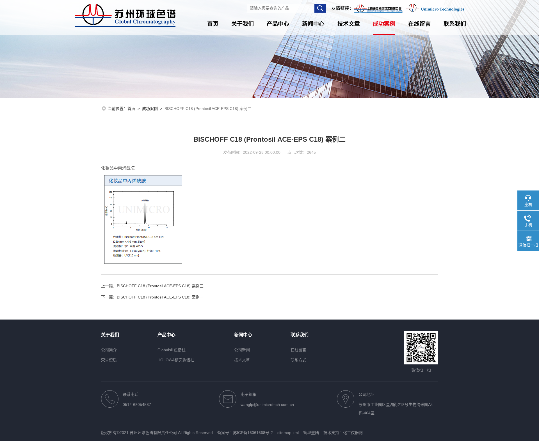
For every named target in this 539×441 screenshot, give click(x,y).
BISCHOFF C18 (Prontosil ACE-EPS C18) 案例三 (160, 286)
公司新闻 (242, 350)
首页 (212, 24)
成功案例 (384, 24)
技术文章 (348, 24)
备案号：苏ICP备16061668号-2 (245, 432)
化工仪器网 (353, 432)
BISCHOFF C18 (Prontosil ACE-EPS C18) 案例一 (160, 297)
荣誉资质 (109, 360)
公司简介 (109, 350)
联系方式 (298, 360)
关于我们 (242, 24)
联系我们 (455, 24)
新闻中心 (313, 24)
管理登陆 (311, 432)
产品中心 (278, 24)
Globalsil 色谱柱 (171, 350)
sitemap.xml (288, 432)
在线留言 (419, 24)
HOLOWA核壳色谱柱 (175, 360)
